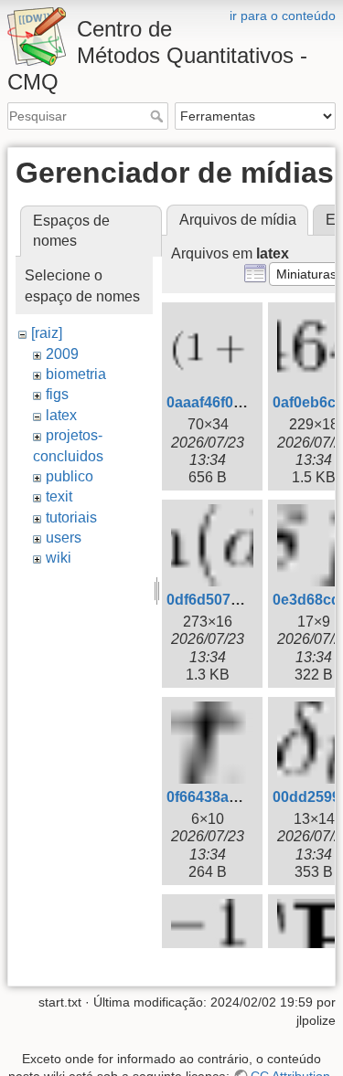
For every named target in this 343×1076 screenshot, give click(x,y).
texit (59, 496)
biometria (76, 374)
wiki (58, 557)
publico (69, 476)
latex (61, 415)
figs (57, 394)
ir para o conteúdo (283, 15)
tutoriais (71, 517)
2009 (62, 354)
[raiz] (46, 333)
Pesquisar (158, 116)
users (63, 537)
